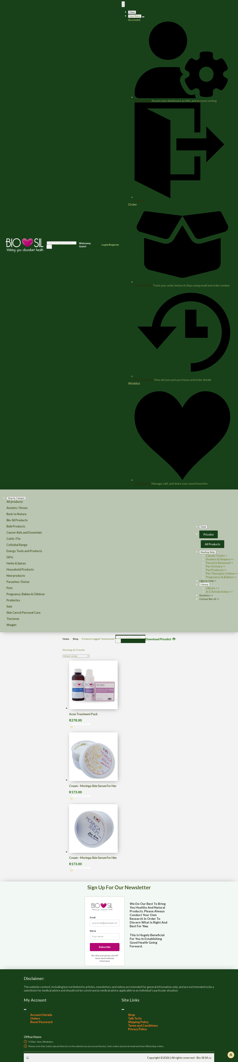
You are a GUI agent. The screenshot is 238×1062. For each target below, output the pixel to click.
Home (66, 639)
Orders (35, 1018)
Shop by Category (16, 498)
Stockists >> (206, 595)
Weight (11, 625)
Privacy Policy (137, 1029)
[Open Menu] (123, 4)
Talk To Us (135, 1018)
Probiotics (13, 600)
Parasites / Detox (17, 582)
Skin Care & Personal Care (23, 612)
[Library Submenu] (211, 585)
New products (15, 575)
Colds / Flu (13, 538)
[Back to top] (231, 1055)
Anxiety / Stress (17, 508)
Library (204, 584)
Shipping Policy (138, 1022)
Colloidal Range (16, 545)
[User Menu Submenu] (143, 16)
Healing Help (208, 552)
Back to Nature (16, 514)
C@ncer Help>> (207, 580)
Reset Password (41, 1022)
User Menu (134, 16)
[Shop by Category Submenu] (27, 498)
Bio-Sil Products (17, 520)
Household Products (20, 569)
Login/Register (110, 244)
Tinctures (12, 618)
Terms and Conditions (143, 1025)
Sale (9, 606)
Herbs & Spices (16, 563)
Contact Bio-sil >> (209, 599)
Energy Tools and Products (24, 551)
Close (132, 12)
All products (14, 501)
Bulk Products (15, 526)
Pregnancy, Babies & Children (25, 594)
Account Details (41, 1015)
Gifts (9, 557)
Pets (9, 588)
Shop (75, 639)
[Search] (49, 247)
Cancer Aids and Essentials (24, 532)
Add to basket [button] (81, 724)
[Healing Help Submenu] (217, 552)
